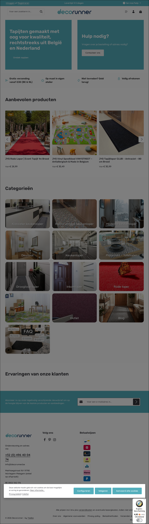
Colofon (25, 494)
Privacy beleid (15, 494)
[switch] (139, 520)
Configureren (83, 491)
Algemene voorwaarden (74, 516)
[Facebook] (45, 440)
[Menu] (126, 11)
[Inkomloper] (74, 276)
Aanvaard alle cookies (127, 491)
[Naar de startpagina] (74, 11)
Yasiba (31, 518)
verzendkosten (85, 510)
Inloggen (10, 3)
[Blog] (121, 307)
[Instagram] (54, 440)
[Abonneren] (136, 402)
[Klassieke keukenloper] (27, 213)
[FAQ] (27, 339)
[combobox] (22, 11)
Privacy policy (94, 516)
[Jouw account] (133, 11)
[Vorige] (7, 139)
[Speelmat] (27, 307)
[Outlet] (74, 307)
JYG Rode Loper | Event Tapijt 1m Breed (27, 158)
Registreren (23, 3)
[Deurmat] (27, 245)
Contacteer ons (92, 52)
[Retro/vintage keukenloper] (74, 213)
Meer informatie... (37, 490)
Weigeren (103, 491)
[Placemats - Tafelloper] (121, 245)
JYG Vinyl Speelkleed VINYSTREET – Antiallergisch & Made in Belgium (72, 160)
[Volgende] (142, 139)
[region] (74, 139)
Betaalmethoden (110, 516)
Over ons (57, 516)
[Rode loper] (121, 276)
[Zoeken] (41, 11)
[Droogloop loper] (27, 276)
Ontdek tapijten (20, 57)
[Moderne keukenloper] (121, 213)
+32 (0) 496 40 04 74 (17, 457)
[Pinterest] (50, 440)
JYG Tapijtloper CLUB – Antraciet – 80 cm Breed (120, 160)
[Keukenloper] (74, 245)
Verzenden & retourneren (132, 516)
